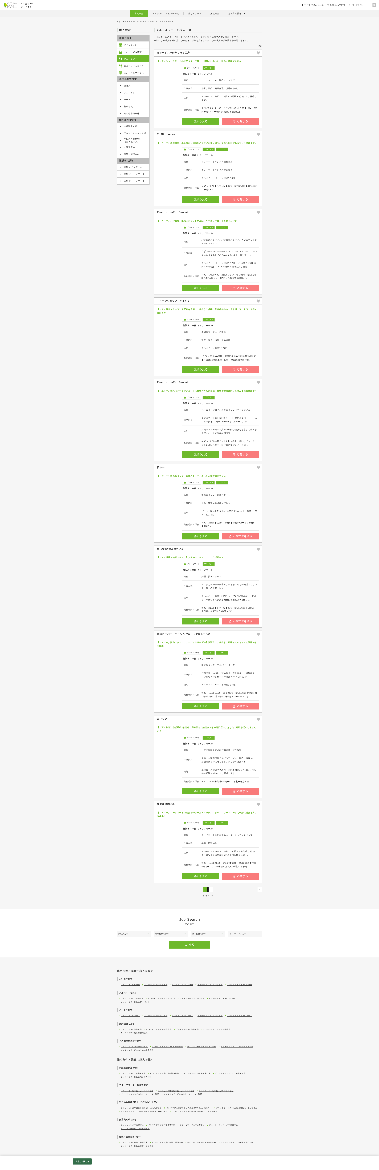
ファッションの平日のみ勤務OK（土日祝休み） (141, 1108)
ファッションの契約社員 (131, 1029)
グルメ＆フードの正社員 (182, 985)
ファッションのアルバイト (132, 998)
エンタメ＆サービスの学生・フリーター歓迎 (183, 1094)
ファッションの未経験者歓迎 (133, 1073)
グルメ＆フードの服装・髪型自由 (201, 1142)
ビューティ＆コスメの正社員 (210, 985)
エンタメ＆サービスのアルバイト (135, 1002)
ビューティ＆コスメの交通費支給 (223, 1125)
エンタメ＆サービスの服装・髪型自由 (137, 1146)
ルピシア (162, 719)
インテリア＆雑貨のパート (155, 1016)
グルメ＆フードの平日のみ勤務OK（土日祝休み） (237, 1108)
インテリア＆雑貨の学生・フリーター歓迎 (176, 1091)
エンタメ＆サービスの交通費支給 (135, 1129)
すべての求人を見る (314, 5)
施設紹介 (214, 13)
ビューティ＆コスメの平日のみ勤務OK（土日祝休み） (144, 1111)
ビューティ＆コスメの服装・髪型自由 (237, 1142)
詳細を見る (201, 121)
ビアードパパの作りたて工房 (173, 52)
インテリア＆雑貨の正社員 (155, 985)
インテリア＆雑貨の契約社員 (158, 1029)
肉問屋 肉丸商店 (166, 804)
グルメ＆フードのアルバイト (192, 998)
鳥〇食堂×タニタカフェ (170, 549)
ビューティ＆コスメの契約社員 (216, 1029)
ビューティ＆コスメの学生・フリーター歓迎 (140, 1094)
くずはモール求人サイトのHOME (131, 21)
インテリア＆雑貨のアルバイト (161, 998)
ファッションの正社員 (130, 985)
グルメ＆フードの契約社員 (187, 1029)
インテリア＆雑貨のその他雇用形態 (167, 1047)
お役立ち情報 (235, 13)
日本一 (161, 467)
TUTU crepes (166, 134)
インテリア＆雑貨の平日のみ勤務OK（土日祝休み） (189, 1108)
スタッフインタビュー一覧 (165, 13)
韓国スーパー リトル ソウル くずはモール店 (184, 634)
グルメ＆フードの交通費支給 (192, 1125)
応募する (242, 121)
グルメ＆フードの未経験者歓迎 (196, 1073)
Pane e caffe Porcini (172, 212)
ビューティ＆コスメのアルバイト (223, 998)
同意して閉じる (82, 1161)
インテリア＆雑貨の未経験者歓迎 (164, 1073)
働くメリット (194, 13)
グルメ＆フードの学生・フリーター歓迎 (216, 1091)
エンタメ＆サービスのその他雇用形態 (137, 1050)
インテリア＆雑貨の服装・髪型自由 (167, 1142)
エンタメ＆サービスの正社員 (239, 985)
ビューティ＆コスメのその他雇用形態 (237, 1047)
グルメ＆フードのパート (182, 1016)
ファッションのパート (130, 1016)
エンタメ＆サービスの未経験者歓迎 (136, 1077)
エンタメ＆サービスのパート (239, 1016)
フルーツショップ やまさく (173, 300)
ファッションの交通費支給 (132, 1125)
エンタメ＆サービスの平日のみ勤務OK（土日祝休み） (195, 1111)
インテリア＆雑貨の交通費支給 (161, 1125)
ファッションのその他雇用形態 (134, 1047)
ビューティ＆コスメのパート (210, 1016)
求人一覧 (138, 13)
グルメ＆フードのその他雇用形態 (201, 1047)
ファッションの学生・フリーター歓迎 (137, 1091)
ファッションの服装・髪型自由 (134, 1142)
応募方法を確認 (242, 536)
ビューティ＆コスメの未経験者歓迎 (230, 1073)
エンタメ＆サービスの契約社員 (134, 1033)
